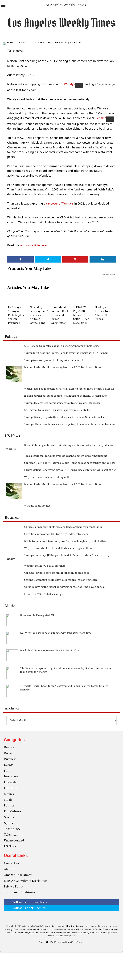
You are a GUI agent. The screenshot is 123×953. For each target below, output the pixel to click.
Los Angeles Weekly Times (64, 5)
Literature (11, 788)
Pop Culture (12, 811)
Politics (9, 805)
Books (8, 753)
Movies (9, 794)
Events (8, 765)
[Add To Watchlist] (79, 85)
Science (9, 817)
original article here (33, 245)
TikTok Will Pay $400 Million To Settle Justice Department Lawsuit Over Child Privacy (81, 319)
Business (15, 51)
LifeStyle (10, 782)
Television (11, 834)
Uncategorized (14, 840)
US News (10, 846)
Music (8, 799)
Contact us (11, 863)
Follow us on (30, 902)
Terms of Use (53, 935)
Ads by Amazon (108, 274)
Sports (8, 823)
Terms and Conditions (19, 892)
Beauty (9, 747)
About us (10, 869)
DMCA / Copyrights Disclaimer (25, 880)
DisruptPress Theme (74, 942)
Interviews (11, 776)
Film (7, 770)
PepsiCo (100, 118)
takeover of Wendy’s (59, 203)
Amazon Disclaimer (18, 874)
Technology (12, 828)
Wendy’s (69, 84)
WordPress (55, 942)
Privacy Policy (14, 886)
